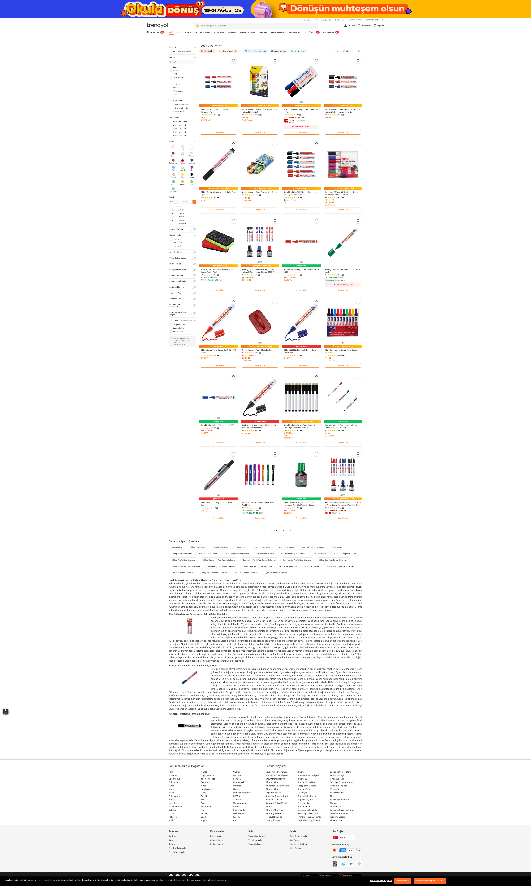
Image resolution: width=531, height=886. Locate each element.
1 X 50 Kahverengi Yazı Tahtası (293, 553)
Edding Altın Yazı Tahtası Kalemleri (297, 560)
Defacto (172, 809)
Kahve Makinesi (337, 792)
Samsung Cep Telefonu (341, 771)
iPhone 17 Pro (336, 806)
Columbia (173, 782)
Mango (204, 771)
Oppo (203, 792)
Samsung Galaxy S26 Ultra (278, 803)
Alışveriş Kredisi (216, 840)
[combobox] (348, 51)
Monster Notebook (242, 792)
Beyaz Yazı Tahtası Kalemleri (246, 572)
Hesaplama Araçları (307, 785)
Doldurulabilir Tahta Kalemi (312, 547)
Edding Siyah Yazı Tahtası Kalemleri (333, 560)
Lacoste (172, 803)
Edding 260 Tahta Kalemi (182, 553)
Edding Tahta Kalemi (198, 547)
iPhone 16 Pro (272, 789)
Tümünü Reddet (402, 880)
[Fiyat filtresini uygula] (194, 202)
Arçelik (204, 796)
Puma (171, 785)
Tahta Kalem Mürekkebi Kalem (236, 553)
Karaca (236, 816)
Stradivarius (174, 778)
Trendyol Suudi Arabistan (309, 816)
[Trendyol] (157, 25)
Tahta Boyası (336, 547)
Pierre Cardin (239, 809)
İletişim (172, 844)
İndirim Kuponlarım (305, 20)
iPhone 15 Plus (337, 778)
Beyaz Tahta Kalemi (263, 547)
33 (289, 530)
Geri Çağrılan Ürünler (177, 852)
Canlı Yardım (295, 840)
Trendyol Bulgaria (274, 816)
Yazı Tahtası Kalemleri (288, 566)
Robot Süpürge (337, 775)
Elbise (333, 796)
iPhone (301, 771)
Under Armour (240, 803)
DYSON (236, 796)
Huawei (236, 789)
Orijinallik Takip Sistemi (309, 820)
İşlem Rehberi (295, 848)
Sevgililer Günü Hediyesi (277, 796)
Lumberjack (238, 782)
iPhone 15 (302, 778)
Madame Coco (175, 806)
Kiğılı (171, 820)
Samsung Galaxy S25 (307, 809)
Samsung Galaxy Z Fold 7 (309, 813)
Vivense (236, 771)
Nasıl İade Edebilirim (298, 844)
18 (283, 530)
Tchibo (172, 813)
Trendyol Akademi (255, 844)
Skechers (237, 799)
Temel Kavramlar (255, 840)
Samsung (205, 782)
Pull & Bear (206, 806)
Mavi (203, 809)
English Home (207, 775)
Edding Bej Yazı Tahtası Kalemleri (214, 572)
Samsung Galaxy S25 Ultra (342, 809)
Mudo (203, 785)
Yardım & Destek (356, 20)
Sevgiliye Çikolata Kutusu (341, 782)
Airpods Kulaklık (273, 792)
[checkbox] (173, 147)
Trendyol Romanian (339, 813)
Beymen (237, 778)
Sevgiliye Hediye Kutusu (276, 771)
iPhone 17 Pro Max (274, 809)
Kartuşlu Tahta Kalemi (208, 553)
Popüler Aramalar (274, 799)
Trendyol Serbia (273, 820)
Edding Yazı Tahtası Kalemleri (183, 560)
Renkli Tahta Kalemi (222, 547)
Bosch (204, 816)
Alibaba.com (336, 820)
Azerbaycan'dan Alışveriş (277, 775)
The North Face (208, 778)
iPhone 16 (334, 789)
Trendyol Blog (304, 803)
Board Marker (242, 547)
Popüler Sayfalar (305, 799)
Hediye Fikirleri (216, 844)
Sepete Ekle (218, 132)
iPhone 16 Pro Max (338, 785)
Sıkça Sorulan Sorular (298, 836)
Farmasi (204, 813)
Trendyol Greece (337, 816)
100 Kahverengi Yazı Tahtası (345, 553)
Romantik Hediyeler (307, 796)
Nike (203, 799)
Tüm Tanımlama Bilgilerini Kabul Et (429, 880)
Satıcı (251, 831)
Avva (203, 803)
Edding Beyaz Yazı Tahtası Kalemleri (257, 566)
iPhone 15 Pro (272, 782)
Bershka (237, 775)
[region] (265, 881)
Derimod (237, 785)
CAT (235, 820)
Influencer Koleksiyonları (277, 785)
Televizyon (303, 792)
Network (173, 816)
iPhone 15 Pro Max (306, 782)
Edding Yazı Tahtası (311, 566)
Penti (171, 771)
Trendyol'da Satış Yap (323, 20)
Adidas (172, 799)
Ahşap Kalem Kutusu (265, 553)
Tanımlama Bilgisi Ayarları (381, 880)
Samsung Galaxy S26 (339, 799)
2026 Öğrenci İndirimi (275, 778)
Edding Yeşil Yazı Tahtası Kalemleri (340, 566)
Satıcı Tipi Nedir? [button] (187, 320)
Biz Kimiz (172, 836)
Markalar (334, 803)
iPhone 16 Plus (304, 789)
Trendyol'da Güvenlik (177, 848)
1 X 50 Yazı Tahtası (319, 553)
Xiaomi (172, 792)
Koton (236, 806)
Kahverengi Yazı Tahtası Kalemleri (221, 566)
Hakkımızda (339, 20)
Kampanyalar (215, 836)
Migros (204, 820)
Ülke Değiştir (338, 831)
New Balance (207, 789)
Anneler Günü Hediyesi (308, 775)
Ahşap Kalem (177, 547)
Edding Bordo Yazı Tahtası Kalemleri (186, 566)
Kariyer (172, 840)
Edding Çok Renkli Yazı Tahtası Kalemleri (259, 560)
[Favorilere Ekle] (233, 60)
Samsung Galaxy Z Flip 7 (277, 813)
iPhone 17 (270, 806)
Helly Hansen (239, 813)
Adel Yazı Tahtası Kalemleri (182, 572)
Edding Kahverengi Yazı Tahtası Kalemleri (219, 560)
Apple (171, 789)
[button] (182, 47)
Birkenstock (174, 796)
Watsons (173, 775)
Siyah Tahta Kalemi (286, 547)
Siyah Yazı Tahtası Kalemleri (276, 572)
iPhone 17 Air (304, 806)
